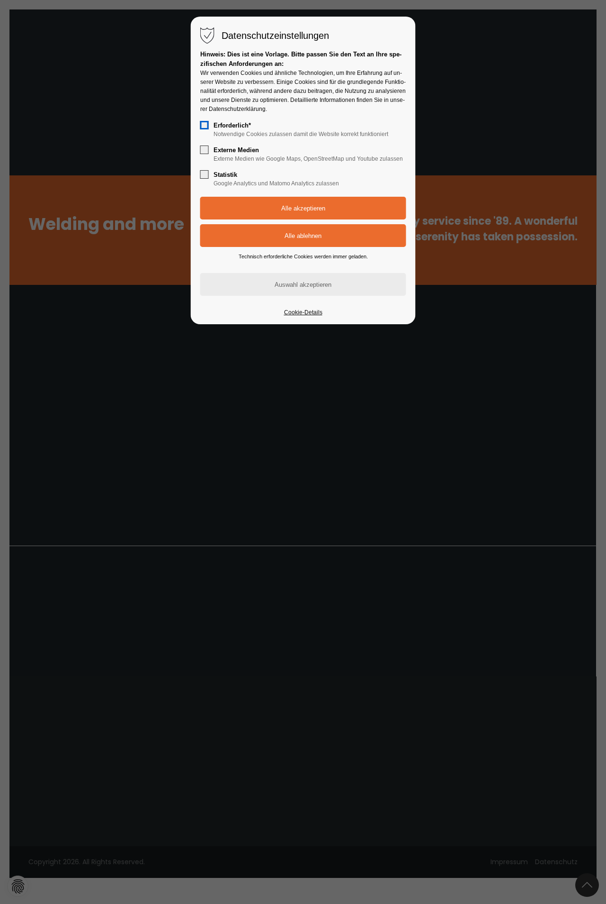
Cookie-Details (303, 312)
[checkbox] (204, 125)
